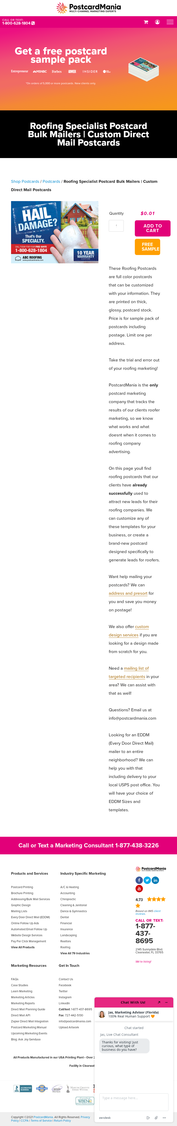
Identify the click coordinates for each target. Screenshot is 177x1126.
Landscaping (68, 935)
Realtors (65, 941)
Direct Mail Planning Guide (28, 1009)
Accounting (67, 893)
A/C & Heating (69, 887)
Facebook (65, 985)
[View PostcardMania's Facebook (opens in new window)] (139, 881)
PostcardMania (43, 1117)
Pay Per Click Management (28, 941)
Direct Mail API (20, 1015)
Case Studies (19, 985)
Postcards (51, 181)
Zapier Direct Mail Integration (29, 1021)
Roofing (65, 947)
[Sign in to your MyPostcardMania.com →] (157, 22)
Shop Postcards (25, 181)
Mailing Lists (19, 911)
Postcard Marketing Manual (29, 1027)
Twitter (63, 991)
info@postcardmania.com (75, 1021)
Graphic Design (21, 905)
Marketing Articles (23, 997)
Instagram (65, 997)
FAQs (14, 979)
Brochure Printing (22, 893)
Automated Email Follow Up (29, 929)
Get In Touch (69, 965)
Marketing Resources (29, 965)
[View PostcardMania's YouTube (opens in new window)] (139, 889)
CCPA (25, 1121)
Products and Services (29, 873)
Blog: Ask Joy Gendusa (26, 1039)
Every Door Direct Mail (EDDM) (30, 917)
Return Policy (62, 1121)
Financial (66, 923)
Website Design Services (26, 935)
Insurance (66, 929)
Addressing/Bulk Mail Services (30, 899)
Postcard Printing (22, 887)
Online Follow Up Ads (25, 923)
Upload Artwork (69, 1027)
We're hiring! (143, 962)
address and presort (128, 593)
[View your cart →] (146, 22)
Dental (64, 917)
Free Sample (150, 247)
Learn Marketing (21, 991)
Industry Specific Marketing (83, 873)
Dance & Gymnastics (73, 911)
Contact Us (66, 979)
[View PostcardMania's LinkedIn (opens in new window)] (155, 881)
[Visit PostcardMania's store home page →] (88, 8)
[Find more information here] (134, 1060)
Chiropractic (68, 899)
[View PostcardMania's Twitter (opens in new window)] (147, 881)
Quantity (116, 213)
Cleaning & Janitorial (73, 905)
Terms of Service (41, 1121)
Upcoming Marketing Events (29, 1033)
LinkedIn (64, 1003)
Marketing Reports (23, 1003)
